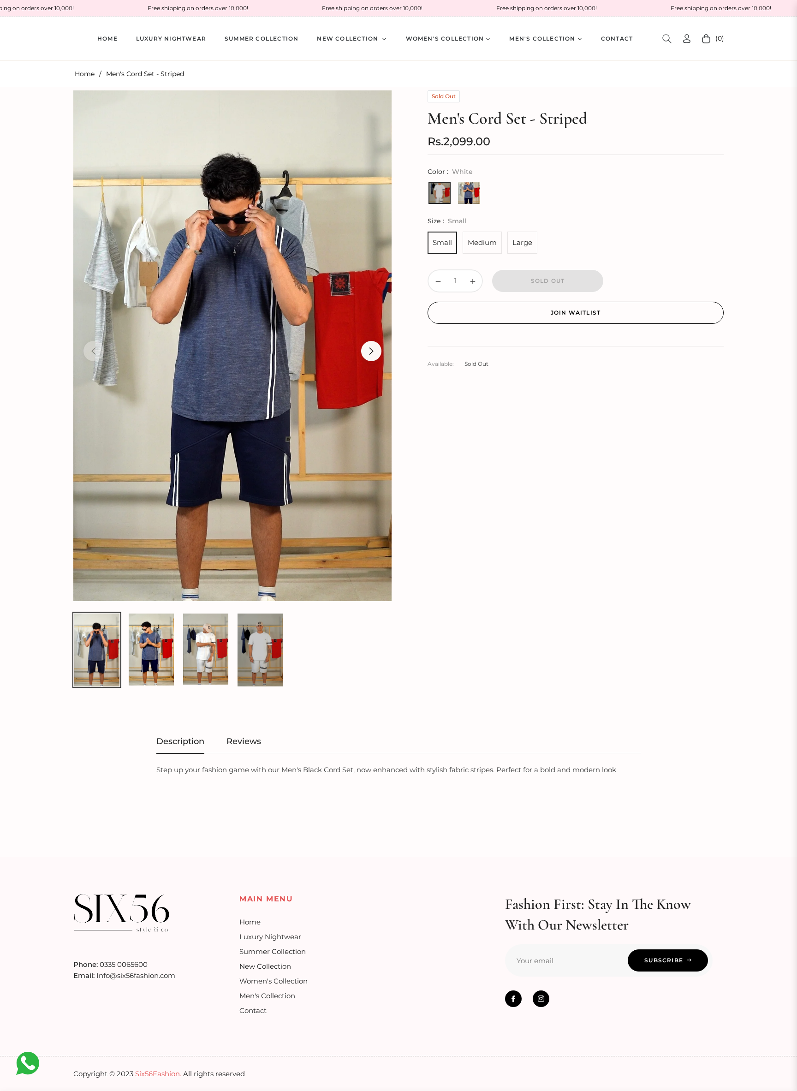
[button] (667, 38)
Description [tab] (180, 741)
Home (85, 74)
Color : (450, 171)
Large (522, 242)
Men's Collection (267, 995)
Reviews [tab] (243, 741)
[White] (439, 193)
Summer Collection (272, 951)
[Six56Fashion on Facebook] (513, 998)
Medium (482, 242)
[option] (232, 345)
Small (442, 242)
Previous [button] (93, 351)
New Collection (265, 966)
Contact (253, 1010)
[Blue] (469, 193)
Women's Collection (273, 981)
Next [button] (371, 351)
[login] (686, 38)
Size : (447, 221)
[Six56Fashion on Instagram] (541, 998)
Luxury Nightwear (270, 936)
